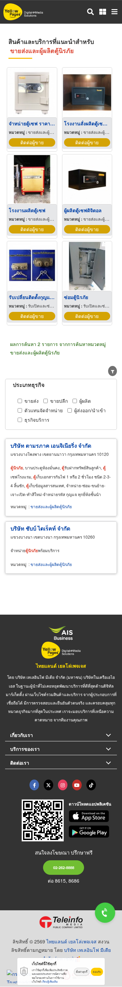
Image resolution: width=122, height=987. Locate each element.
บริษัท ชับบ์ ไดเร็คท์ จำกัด (40, 528)
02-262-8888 (63, 867)
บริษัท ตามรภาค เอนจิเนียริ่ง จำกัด (51, 445)
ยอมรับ (97, 971)
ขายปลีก (59, 400)
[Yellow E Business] (34, 785)
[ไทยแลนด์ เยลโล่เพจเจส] (48, 785)
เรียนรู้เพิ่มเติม (50, 981)
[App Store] (93, 816)
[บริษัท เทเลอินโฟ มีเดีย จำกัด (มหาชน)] (61, 922)
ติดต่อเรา (19, 762)
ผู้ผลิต (85, 400)
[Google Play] (93, 831)
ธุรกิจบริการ (36, 419)
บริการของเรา (25, 748)
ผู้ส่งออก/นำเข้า (90, 410)
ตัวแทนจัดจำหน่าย (43, 410)
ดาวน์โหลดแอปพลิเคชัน (90, 804)
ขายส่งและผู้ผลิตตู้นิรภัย (51, 506)
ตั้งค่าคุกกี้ (81, 971)
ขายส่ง (31, 400)
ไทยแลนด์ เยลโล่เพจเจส (61, 665)
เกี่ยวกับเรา (21, 735)
